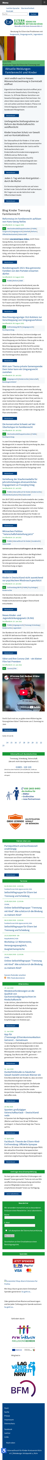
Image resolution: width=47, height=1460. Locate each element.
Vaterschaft (22, 234)
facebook (8, 1429)
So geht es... (26, 1291)
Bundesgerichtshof (9, 382)
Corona (10, 668)
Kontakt (9, 11)
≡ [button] (44, 2)
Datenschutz (9, 1423)
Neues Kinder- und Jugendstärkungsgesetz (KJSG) (18, 617)
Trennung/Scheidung (32, 625)
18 (24, 742)
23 (3, 745)
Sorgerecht (14, 34)
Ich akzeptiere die (25, 1230)
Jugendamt (38, 34)
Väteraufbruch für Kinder (22, 492)
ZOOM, (6, 904)
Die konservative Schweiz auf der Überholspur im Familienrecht (18, 425)
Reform (34, 231)
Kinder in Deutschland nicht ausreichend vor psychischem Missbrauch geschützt (22, 579)
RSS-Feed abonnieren (16, 978)
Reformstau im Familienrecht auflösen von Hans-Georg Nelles (21, 220)
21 (37, 742)
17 (20, 742)
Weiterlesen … (11, 115)
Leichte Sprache (12, 8)
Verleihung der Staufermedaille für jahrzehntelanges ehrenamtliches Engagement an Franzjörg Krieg (19, 482)
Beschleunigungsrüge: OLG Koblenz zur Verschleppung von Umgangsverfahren (22, 318)
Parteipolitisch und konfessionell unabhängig (21, 847)
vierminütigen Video (20, 239)
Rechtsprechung (8, 330)
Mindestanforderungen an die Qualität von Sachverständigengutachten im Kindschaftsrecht (20, 995)
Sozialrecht (36, 541)
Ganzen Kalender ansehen (15, 975)
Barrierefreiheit (27, 8)
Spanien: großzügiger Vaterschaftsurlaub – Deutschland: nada (21, 1112)
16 (16, 742)
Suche (6, 1412)
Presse (7, 1416)
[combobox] (15, 14)
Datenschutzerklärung (33, 1230)
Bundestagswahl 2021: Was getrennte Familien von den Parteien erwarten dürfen (21, 270)
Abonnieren (9, 1236)
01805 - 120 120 (23, 767)
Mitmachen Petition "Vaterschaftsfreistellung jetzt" (18, 533)
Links (6, 1437)
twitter (7, 1433)
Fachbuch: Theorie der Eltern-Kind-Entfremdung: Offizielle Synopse (22, 1143)
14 (7, 742)
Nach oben (10, 1442)
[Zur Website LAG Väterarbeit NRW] (23, 1368)
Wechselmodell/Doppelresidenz (19, 228)
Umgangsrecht (26, 34)
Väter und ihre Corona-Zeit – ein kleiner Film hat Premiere (22, 660)
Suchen (33, 14)
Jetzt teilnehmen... (13, 1194)
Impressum (9, 1419)
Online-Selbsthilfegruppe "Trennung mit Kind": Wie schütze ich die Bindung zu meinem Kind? (23, 911)
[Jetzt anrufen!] (23, 793)
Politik (34, 228)
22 (41, 742)
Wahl (21, 281)
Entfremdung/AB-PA (14, 327)
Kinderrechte (24, 379)
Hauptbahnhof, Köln (11, 938)
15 (11, 742)
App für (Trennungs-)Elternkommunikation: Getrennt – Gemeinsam (22, 1037)
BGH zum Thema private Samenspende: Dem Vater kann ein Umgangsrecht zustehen (22, 369)
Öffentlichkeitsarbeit (10, 234)
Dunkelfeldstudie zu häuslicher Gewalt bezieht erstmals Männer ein (22, 1073)
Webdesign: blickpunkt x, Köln (25, 1453)
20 (33, 742)
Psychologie (32, 587)
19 (28, 742)
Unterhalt (27, 231)
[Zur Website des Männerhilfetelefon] (23, 821)
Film (20, 495)
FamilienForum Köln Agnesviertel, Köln (18, 889)
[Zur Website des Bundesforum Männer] (23, 1388)
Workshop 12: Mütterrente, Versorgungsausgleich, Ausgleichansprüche (18, 945)
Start (6, 1408)
